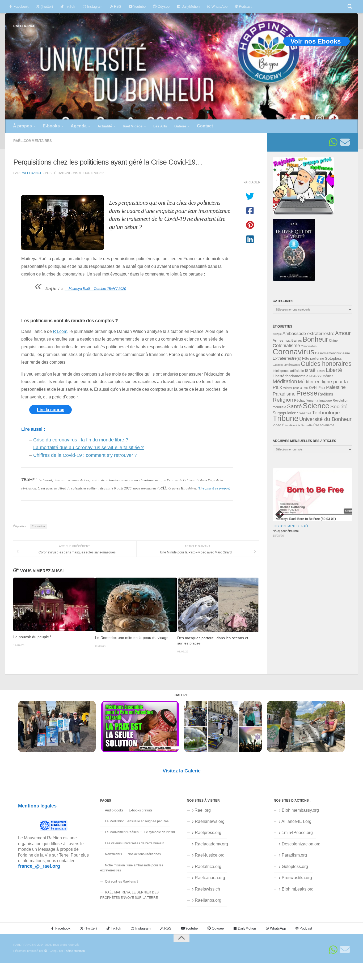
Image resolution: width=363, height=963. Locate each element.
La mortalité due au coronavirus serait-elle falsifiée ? (88, 447)
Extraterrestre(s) (287, 358)
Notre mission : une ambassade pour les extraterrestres (131, 867)
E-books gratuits (140, 810)
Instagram (94, 6)
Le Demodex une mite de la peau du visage (131, 638)
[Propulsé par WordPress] (45, 950)
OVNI (313, 388)
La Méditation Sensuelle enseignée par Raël (137, 821)
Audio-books (114, 810)
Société (339, 406)
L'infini (321, 370)
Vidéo (277, 425)
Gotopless (333, 358)
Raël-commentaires (32, 141)
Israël (310, 370)
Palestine (336, 387)
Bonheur (315, 339)
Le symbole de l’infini (159, 832)
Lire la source (50, 409)
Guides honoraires (326, 363)
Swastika (304, 413)
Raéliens (325, 394)
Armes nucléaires (287, 340)
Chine (333, 340)
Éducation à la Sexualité (297, 425)
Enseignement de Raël (291, 526)
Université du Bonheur (325, 419)
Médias (328, 376)
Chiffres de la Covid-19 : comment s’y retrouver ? (85, 455)
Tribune (285, 418)
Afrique (277, 334)
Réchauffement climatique (313, 400)
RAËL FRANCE (24, 26)
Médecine (315, 376)
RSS (117, 6)
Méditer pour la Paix (295, 387)
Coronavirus (38, 526)
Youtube (139, 6)
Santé (294, 406)
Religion (283, 400)
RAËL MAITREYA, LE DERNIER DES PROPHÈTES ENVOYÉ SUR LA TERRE (129, 895)
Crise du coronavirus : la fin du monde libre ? (80, 439)
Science (316, 405)
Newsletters (113, 854)
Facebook (20, 6)
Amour (343, 333)
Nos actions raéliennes (144, 854)
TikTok (69, 6)
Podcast (245, 6)
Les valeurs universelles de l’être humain (134, 843)
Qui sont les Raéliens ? (121, 881)
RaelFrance (31, 173)
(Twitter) (46, 6)
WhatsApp (218, 6)
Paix (321, 388)
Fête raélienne (313, 358)
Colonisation (308, 346)
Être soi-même (323, 425)
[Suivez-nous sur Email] (345, 142)
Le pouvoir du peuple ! (32, 637)
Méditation (285, 381)
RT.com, (60, 331)
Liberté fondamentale (291, 376)
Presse (306, 393)
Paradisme (284, 394)
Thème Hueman (74, 950)
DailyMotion (190, 6)
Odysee (163, 6)
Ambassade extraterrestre (308, 333)
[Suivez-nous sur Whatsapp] (333, 142)
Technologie (326, 412)
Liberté (334, 370)
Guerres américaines (286, 364)
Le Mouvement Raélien (122, 832)
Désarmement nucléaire (332, 353)
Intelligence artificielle (288, 371)
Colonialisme (286, 345)
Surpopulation (284, 413)
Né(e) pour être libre (286, 530)
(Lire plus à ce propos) (214, 488)
